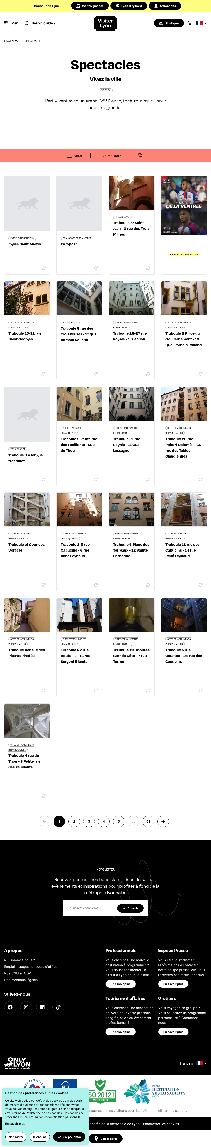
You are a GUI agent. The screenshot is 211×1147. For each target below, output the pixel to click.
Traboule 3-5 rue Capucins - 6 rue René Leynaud (75, 550)
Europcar (69, 243)
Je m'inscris (130, 908)
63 (148, 821)
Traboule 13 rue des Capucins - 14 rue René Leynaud (182, 550)
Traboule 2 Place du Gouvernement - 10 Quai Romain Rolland (183, 339)
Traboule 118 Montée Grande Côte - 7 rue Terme (131, 655)
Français (186, 1063)
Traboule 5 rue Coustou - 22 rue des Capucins (183, 655)
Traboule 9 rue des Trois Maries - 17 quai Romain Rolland (79, 334)
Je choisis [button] (40, 1137)
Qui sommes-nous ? (19, 960)
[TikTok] (58, 1007)
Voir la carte (108, 1138)
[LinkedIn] (42, 1007)
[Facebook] (10, 1007)
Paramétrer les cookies (161, 1124)
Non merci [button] (16, 1137)
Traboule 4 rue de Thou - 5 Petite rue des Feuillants (24, 761)
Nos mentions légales (21, 980)
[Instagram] (26, 1007)
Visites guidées (93, 6)
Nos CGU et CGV (17, 973)
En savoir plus (121, 984)
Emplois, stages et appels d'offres (30, 967)
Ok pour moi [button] (72, 1137)
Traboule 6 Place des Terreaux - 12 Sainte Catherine (131, 550)
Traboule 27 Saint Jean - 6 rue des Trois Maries (131, 228)
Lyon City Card (131, 6)
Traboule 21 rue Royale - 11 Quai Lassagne (127, 444)
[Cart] (190, 23)
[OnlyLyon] (17, 1063)
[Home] (105, 23)
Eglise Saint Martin (24, 243)
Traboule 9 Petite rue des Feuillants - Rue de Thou (79, 444)
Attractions (168, 6)
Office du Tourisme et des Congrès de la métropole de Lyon (92, 1124)
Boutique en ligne (46, 5)
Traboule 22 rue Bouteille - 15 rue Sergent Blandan (75, 655)
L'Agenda (11, 40)
